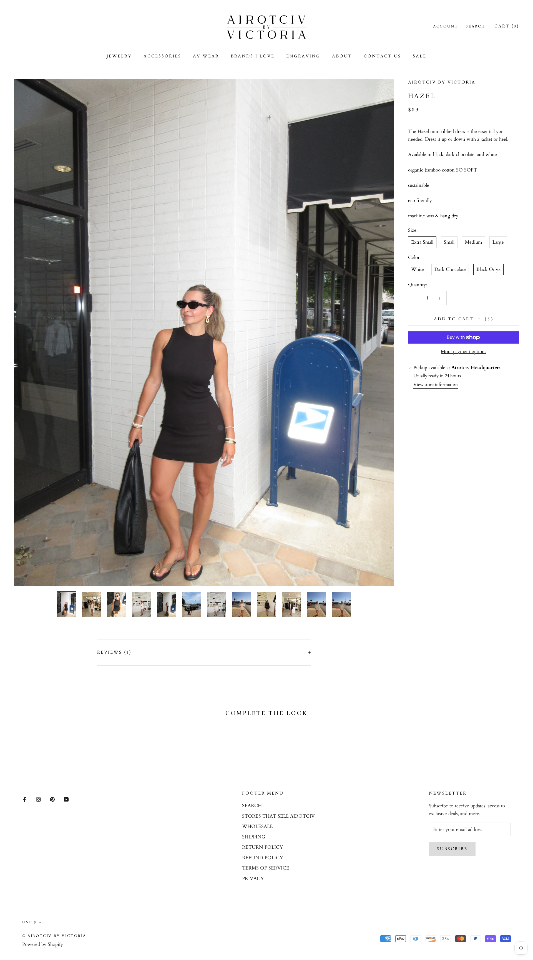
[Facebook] (24, 799)
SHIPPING (253, 837)
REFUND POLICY (262, 858)
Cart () (506, 26)
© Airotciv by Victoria (54, 935)
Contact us (382, 56)
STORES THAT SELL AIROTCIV (278, 816)
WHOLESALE (257, 826)
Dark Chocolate (450, 269)
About (342, 56)
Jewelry (119, 56)
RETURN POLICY (262, 847)
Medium (473, 242)
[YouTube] (66, 799)
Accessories (162, 56)
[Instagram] (38, 799)
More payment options (463, 351)
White (417, 269)
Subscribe (452, 848)
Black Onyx (488, 269)
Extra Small (422, 242)
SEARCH (252, 805)
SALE (419, 56)
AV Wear (206, 56)
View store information (435, 385)
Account (445, 26)
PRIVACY (253, 878)
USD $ (29, 922)
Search (475, 26)
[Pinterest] (52, 799)
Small (449, 242)
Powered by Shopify (42, 944)
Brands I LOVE (253, 56)
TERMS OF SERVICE (265, 868)
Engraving (303, 56)
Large (498, 242)
